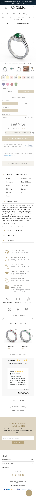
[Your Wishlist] (31, 8)
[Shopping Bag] (33, 7)
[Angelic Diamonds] (18, 8)
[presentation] (2, 44)
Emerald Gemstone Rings (18, 410)
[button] (4, 377)
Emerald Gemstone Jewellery (18, 406)
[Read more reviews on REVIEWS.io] (24, 393)
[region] (18, 377)
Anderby (11, 346)
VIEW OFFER (28, 1)
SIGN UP (18, 442)
